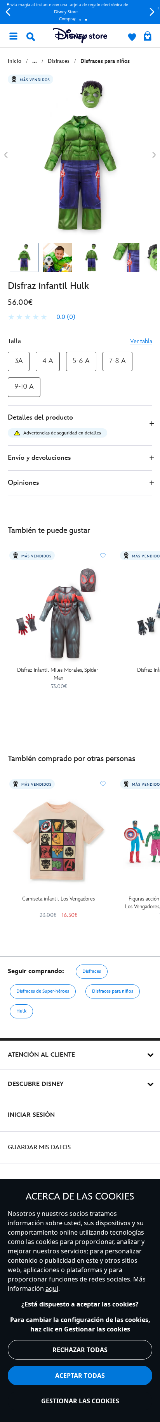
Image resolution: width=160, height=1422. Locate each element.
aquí (51, 1288)
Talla (14, 341)
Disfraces (91, 971)
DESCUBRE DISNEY (36, 1084)
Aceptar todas (80, 1375)
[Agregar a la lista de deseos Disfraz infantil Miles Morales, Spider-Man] (103, 555)
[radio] (18, 361)
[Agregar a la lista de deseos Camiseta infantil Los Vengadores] (103, 783)
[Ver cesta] (147, 36)
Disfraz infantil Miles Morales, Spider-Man (58, 674)
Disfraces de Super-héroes (42, 991)
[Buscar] (30, 36)
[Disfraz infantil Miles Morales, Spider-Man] (58, 613)
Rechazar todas (80, 1349)
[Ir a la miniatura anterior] (6, 155)
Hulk (21, 1011)
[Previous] (8, 11)
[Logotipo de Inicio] (80, 35)
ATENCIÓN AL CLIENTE (41, 1055)
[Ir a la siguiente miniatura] (154, 155)
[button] (80, 425)
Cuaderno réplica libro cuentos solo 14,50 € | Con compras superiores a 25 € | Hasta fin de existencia (82, 11)
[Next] (152, 11)
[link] (41, 317)
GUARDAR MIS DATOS (39, 1147)
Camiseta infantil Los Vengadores (58, 898)
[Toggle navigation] (13, 35)
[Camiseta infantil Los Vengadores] (58, 841)
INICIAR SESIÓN (31, 1115)
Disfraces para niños (112, 991)
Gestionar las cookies (80, 1401)
